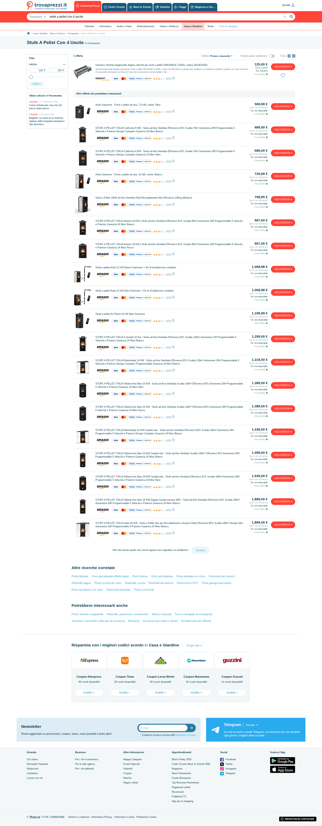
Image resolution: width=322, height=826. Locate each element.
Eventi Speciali (131, 764)
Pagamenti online (181, 787)
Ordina (205, 55)
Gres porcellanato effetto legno (110, 576)
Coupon (127, 773)
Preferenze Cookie (146, 817)
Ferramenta (73, 33)
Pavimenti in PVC (187, 583)
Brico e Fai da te (57, 33)
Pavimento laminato (118, 589)
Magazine (177, 768)
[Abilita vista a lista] (289, 55)
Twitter (229, 764)
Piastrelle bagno (81, 583)
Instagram (230, 768)
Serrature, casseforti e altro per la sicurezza (98, 620)
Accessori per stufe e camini (160, 620)
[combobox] (37, 16)
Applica (37, 83)
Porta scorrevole (144, 589)
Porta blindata (80, 576)
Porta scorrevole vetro (107, 583)
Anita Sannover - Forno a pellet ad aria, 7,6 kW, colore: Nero (127, 104)
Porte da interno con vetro (87, 589)
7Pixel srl (34, 817)
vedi (282, 66)
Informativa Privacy (185, 735)
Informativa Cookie (124, 817)
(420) (168, 78)
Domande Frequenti (37, 764)
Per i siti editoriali (84, 768)
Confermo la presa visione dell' (169, 735)
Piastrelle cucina (135, 583)
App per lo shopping (182, 801)
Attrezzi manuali (161, 614)
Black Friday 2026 (181, 759)
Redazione (32, 768)
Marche (127, 778)
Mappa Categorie (132, 759)
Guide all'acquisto (181, 778)
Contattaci (32, 773)
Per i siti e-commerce (86, 759)
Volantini (127, 768)
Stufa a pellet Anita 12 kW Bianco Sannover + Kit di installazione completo (135, 267)
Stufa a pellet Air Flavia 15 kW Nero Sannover (120, 314)
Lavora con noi (35, 778)
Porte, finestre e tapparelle (87, 614)
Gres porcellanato (162, 576)
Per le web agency (85, 764)
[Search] (291, 16)
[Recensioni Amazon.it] (159, 79)
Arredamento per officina (196, 620)
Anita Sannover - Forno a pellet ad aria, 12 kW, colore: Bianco (128, 174)
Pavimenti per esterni (221, 576)
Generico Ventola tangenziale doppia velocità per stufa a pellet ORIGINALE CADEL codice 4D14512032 (151, 65)
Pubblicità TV (179, 796)
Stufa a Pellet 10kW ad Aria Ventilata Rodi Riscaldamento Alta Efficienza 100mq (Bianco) (143, 197)
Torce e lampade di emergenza (193, 614)
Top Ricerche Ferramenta (185, 782)
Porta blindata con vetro (190, 576)
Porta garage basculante (216, 583)
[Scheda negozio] (102, 78)
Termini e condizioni (78, 817)
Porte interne (140, 576)
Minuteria (133, 620)
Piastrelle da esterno (161, 583)
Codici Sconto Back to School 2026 (191, 764)
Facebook (230, 759)
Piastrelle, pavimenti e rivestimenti (127, 614)
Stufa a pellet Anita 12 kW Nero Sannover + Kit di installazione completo (134, 290)
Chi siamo (32, 759)
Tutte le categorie (228, 26)
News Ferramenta (181, 773)
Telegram (230, 773)
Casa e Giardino (40, 33)
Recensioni (178, 791)
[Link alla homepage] (28, 33)
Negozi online (130, 782)
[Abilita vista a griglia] (293, 55)
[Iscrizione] (192, 728)
